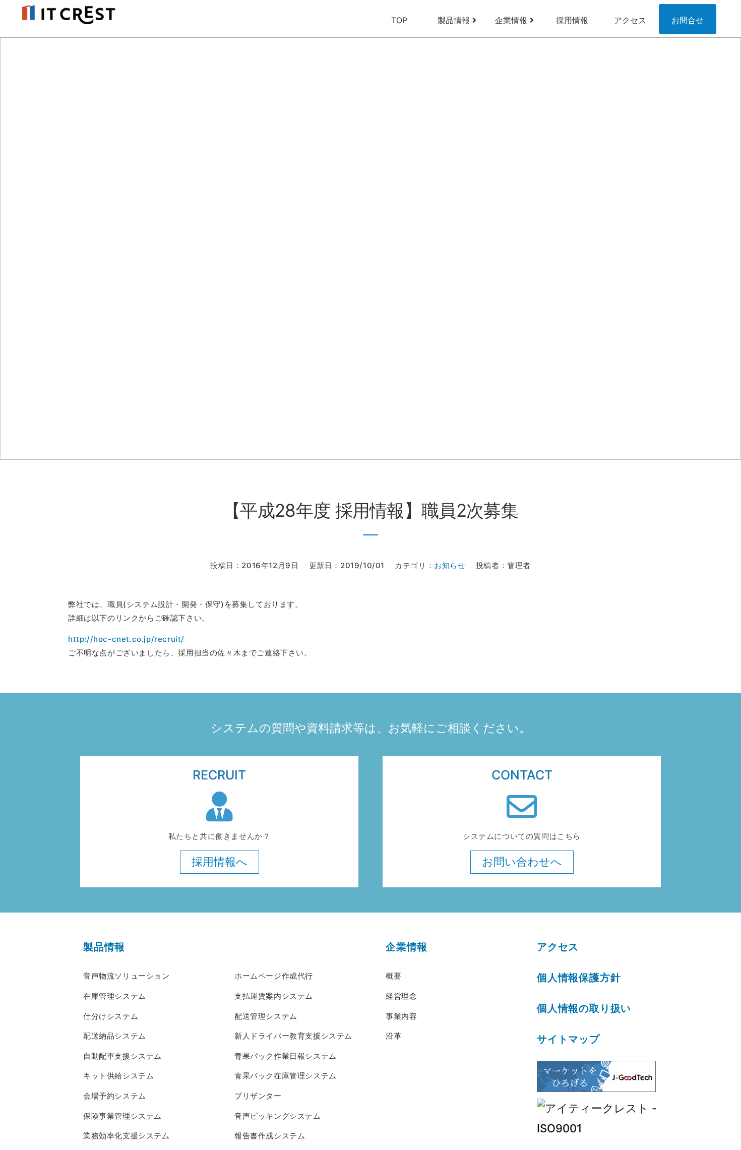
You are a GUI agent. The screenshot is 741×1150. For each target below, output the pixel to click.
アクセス (630, 20)
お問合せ (687, 20)
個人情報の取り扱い (584, 1008)
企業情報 (511, 20)
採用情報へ (220, 861)
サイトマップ (568, 1039)
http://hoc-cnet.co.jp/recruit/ (126, 639)
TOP (399, 20)
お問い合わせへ (522, 861)
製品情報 (454, 20)
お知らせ (449, 565)
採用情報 (572, 20)
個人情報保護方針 (579, 978)
